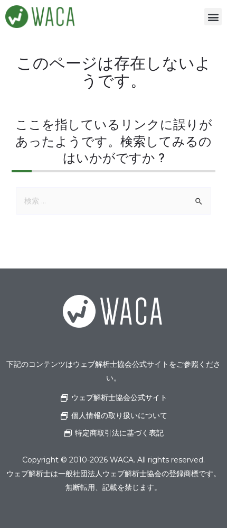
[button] (213, 16)
